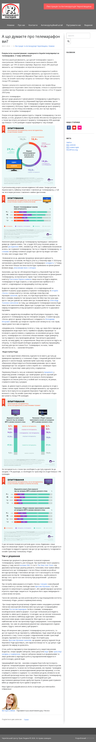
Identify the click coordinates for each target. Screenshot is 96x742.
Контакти (33, 25)
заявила (28, 279)
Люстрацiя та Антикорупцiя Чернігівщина (68, 6)
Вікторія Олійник (8, 711)
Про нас (21, 25)
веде (46, 652)
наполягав (14, 303)
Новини (10, 25)
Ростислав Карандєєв (17, 609)
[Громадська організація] (10, 11)
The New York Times (45, 565)
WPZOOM (90, 738)
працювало (48, 372)
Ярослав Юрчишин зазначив (20, 640)
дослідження (13, 247)
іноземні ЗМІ (25, 565)
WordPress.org (72, 150)
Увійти (69, 142)
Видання (88, 25)
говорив (43, 584)
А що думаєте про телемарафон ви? (31, 39)
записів (71, 145)
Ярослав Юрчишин (42, 586)
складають (50, 263)
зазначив (13, 295)
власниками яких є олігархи (25, 268)
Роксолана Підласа (16, 279)
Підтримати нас (73, 25)
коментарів (72, 147)
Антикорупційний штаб (52, 25)
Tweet (26, 719)
